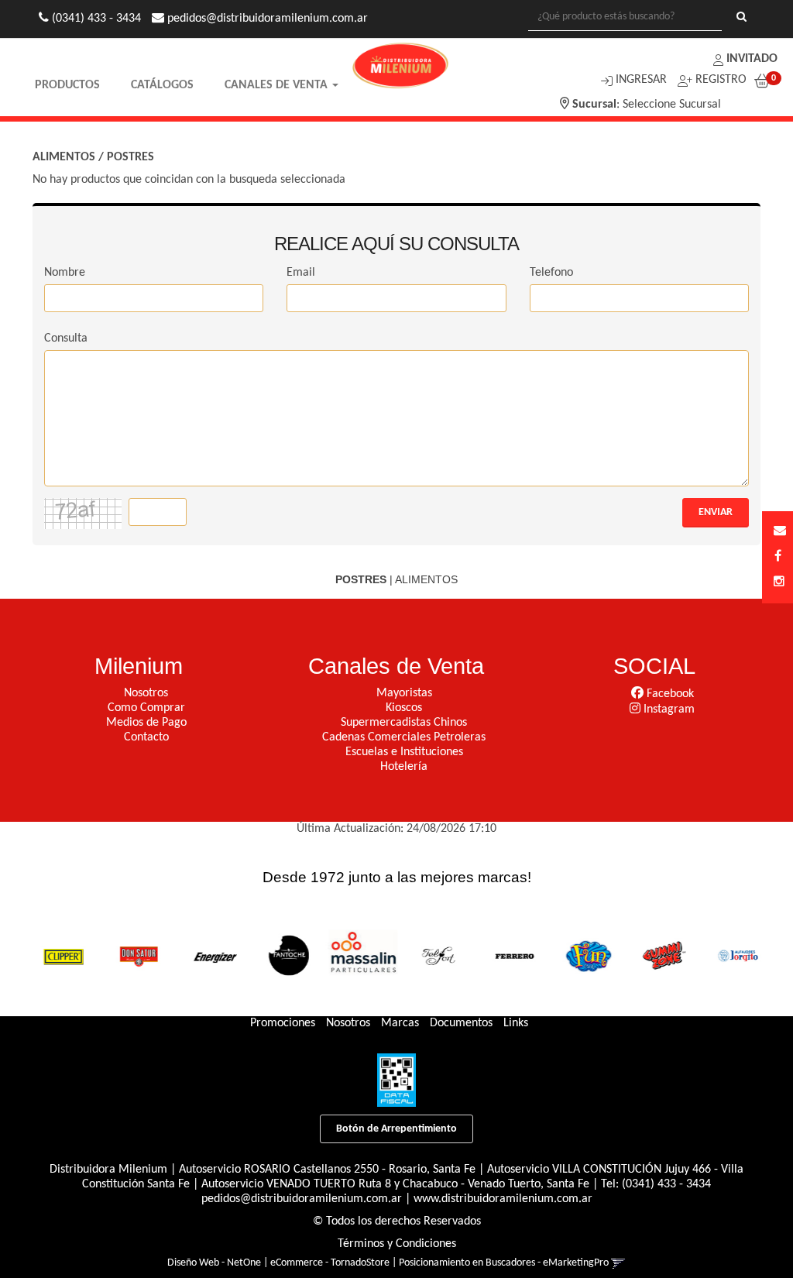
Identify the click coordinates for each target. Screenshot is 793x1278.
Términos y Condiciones (397, 1244)
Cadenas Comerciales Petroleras (404, 737)
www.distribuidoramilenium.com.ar (503, 1199)
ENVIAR (716, 512)
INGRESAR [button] (641, 80)
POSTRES (130, 157)
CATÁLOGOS (162, 85)
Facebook (669, 694)
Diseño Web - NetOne (214, 1263)
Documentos (461, 1023)
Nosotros (146, 693)
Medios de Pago (146, 722)
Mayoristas (404, 693)
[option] (59, 955)
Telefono (551, 272)
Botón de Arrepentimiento (396, 1129)
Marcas (400, 1023)
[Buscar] (741, 18)
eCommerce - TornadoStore (330, 1263)
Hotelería (403, 767)
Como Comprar (146, 708)
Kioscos (404, 708)
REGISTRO (719, 80)
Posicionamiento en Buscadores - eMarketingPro (504, 1263)
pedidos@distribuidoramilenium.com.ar (301, 1199)
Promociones (282, 1023)
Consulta (66, 338)
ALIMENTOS (64, 157)
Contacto (146, 737)
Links (515, 1023)
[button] (779, 531)
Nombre (64, 272)
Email (301, 272)
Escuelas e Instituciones (404, 752)
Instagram (667, 709)
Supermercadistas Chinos (404, 722)
